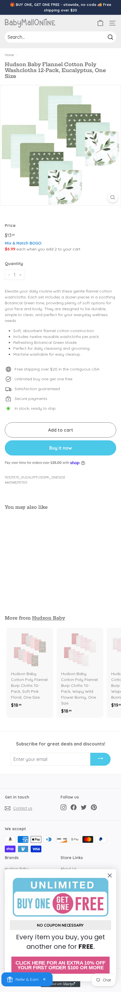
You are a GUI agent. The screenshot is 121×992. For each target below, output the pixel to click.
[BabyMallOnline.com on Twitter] (84, 807)
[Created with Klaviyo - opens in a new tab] (60, 984)
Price (10, 225)
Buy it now (60, 448)
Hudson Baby (48, 618)
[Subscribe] (100, 759)
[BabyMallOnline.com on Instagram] (63, 807)
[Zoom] (112, 197)
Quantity (14, 263)
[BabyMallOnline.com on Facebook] (74, 807)
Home (9, 55)
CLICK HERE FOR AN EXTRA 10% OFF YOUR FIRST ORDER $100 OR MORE (60, 965)
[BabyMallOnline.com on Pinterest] (94, 807)
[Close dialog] (110, 875)
